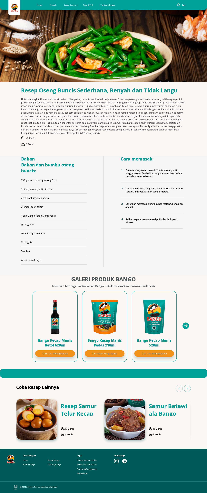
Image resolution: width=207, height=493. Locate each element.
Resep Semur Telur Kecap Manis (79, 413)
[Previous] (23, 325)
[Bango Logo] (14, 8)
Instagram (116, 461)
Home (39, 5)
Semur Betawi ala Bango (168, 409)
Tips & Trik (88, 5)
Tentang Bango (107, 5)
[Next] (185, 325)
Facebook (124, 461)
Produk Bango (29, 464)
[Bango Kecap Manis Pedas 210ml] (104, 317)
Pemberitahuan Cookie (87, 460)
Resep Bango (70, 5)
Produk (53, 5)
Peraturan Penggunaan (87, 469)
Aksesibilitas (82, 473)
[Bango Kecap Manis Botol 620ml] (55, 317)
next (187, 388)
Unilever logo (16, 487)
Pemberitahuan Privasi (87, 464)
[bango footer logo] (10, 459)
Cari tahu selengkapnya (55, 353)
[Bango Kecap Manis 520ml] (154, 317)
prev (179, 388)
